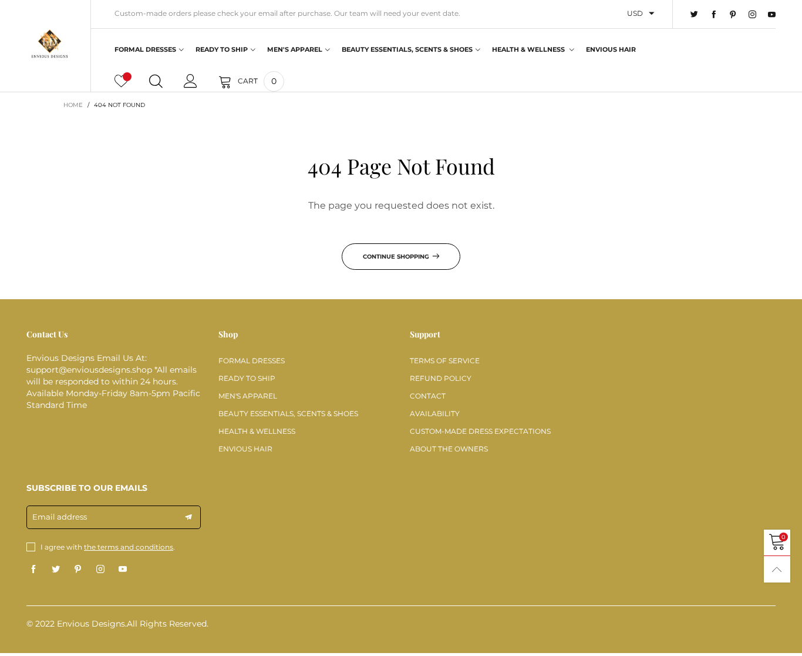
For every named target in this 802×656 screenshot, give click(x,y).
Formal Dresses (145, 49)
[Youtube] (771, 14)
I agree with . (108, 547)
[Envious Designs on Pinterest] (78, 570)
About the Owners (449, 448)
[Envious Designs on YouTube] (123, 570)
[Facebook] (713, 14)
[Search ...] (156, 81)
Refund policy (440, 378)
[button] (188, 517)
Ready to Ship (222, 49)
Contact (428, 395)
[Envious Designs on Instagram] (100, 570)
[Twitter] (694, 14)
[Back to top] (777, 569)
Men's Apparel (294, 49)
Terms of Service (445, 360)
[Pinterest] (733, 14)
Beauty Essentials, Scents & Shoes (407, 49)
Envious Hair (611, 49)
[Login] (190, 81)
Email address (59, 516)
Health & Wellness (529, 49)
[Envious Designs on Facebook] (33, 570)
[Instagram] (752, 14)
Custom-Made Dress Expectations (480, 431)
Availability (435, 413)
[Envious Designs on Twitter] (56, 570)
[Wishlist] (121, 81)
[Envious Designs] (49, 44)
